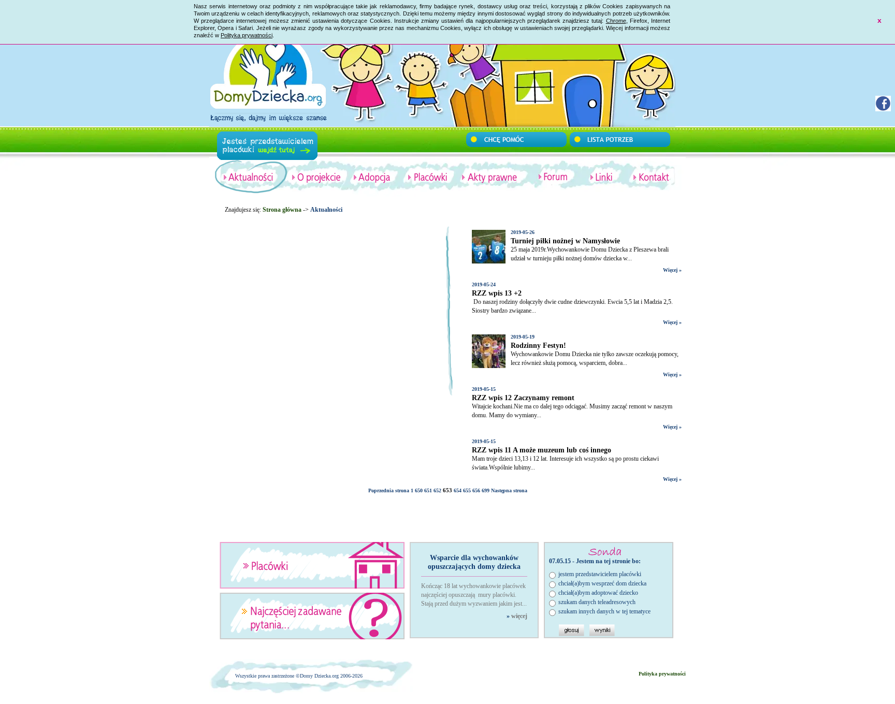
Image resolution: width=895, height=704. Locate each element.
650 (419, 490)
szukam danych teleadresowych (597, 602)
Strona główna (282, 209)
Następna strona (509, 490)
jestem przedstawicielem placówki (599, 574)
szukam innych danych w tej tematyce (604, 611)
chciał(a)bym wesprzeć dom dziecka (602, 583)
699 (485, 490)
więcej (519, 616)
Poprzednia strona (388, 490)
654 (457, 490)
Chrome (616, 21)
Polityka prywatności (246, 35)
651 (428, 490)
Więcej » (672, 270)
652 (437, 490)
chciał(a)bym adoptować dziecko (598, 592)
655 (467, 490)
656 (476, 490)
